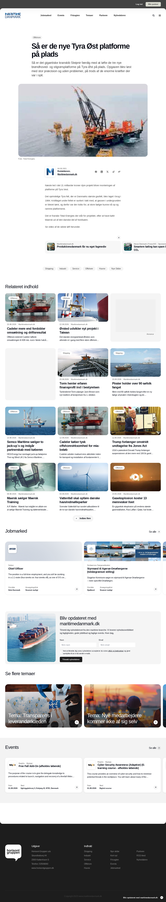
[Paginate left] (7, 568)
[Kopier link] (119, 172)
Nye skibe (114, 851)
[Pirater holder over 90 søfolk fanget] (135, 372)
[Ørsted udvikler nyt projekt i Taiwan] (83, 317)
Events (113, 864)
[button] (119, 238)
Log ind (139, 4)
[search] (154, 15)
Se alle (152, 531)
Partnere (140, 851)
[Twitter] (107, 171)
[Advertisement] (136, 315)
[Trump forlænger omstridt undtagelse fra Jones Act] (135, 431)
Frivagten (114, 860)
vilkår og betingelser (116, 651)
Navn (62, 640)
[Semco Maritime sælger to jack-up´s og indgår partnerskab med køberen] (30, 433)
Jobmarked (115, 868)
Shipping (88, 851)
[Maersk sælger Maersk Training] (30, 487)
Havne (87, 868)
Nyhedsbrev (142, 860)
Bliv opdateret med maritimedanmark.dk (140, 898)
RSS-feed (141, 855)
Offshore (88, 864)
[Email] (113, 171)
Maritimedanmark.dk (67, 174)
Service (87, 860)
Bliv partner (153, 4)
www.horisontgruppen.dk (43, 868)
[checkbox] (61, 652)
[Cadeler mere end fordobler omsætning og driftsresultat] (30, 317)
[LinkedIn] (101, 171)
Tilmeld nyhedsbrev (70, 659)
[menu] (160, 15)
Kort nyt (113, 855)
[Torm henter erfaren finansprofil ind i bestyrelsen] (83, 372)
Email (101, 640)
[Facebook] (96, 171)
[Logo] (13, 15)
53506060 (43, 864)
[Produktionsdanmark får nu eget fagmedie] (83, 247)
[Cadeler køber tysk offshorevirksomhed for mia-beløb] (83, 433)
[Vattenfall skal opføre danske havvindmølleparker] (83, 487)
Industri (87, 855)
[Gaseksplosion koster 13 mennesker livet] (135, 487)
